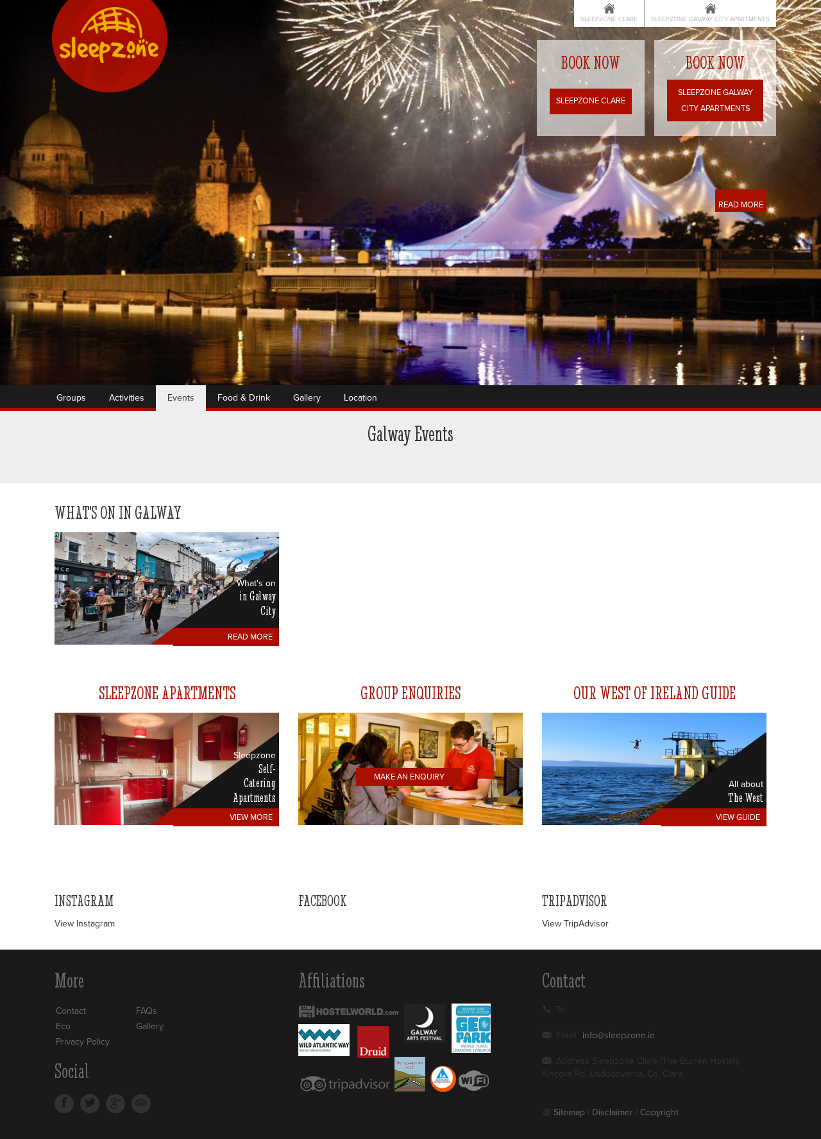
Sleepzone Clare (609, 19)
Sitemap (569, 1112)
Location (360, 397)
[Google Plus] (115, 1103)
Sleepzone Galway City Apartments (710, 19)
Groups (71, 397)
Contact (71, 1010)
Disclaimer (612, 1112)
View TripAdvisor (575, 923)
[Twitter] (89, 1103)
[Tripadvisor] (141, 1103)
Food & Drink (243, 397)
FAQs (146, 1010)
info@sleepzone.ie (618, 1035)
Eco (63, 1026)
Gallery (307, 397)
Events (180, 397)
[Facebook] (64, 1103)
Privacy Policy (83, 1041)
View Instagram (85, 923)
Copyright (659, 1112)
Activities (126, 397)
